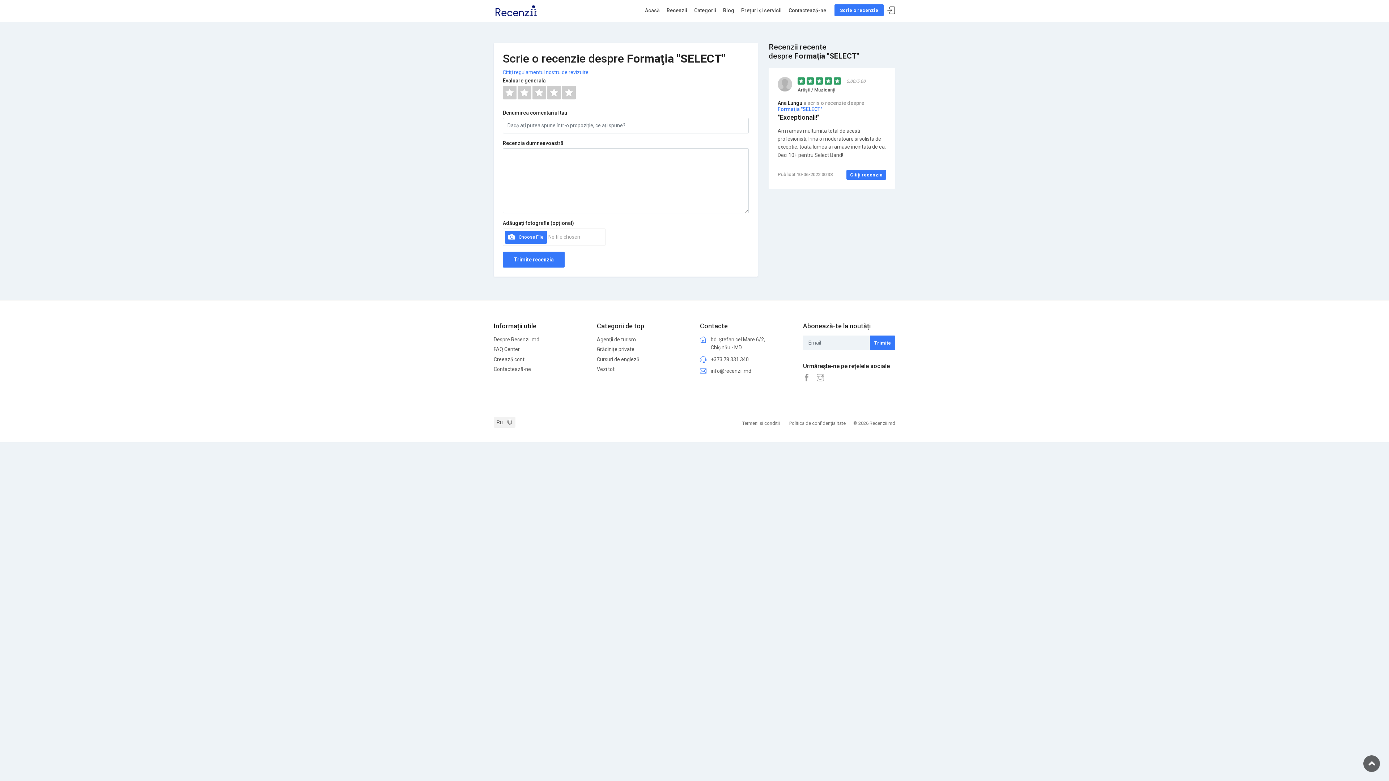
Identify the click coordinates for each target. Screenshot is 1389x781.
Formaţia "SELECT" (800, 109)
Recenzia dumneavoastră (533, 143)
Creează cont (509, 359)
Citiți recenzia (866, 175)
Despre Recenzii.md (516, 339)
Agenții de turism (616, 339)
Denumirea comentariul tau (535, 113)
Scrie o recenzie (859, 10)
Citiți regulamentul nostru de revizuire (546, 72)
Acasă (652, 10)
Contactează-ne (807, 10)
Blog (728, 10)
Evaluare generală (524, 81)
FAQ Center (507, 349)
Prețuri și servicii (761, 10)
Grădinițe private (615, 349)
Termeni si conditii (761, 423)
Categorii (705, 10)
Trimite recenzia (534, 260)
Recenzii (677, 10)
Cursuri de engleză (618, 359)
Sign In (891, 11)
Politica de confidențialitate (817, 423)
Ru (500, 422)
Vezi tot (606, 369)
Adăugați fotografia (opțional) (538, 223)
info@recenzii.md (731, 371)
